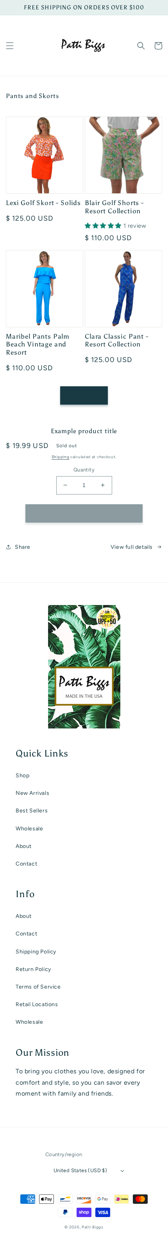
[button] (9, 45)
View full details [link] (132, 547)
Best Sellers (32, 810)
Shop (22, 775)
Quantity (84, 470)
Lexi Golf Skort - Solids (43, 203)
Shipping (61, 456)
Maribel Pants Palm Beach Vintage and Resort (38, 344)
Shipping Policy (36, 951)
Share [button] (22, 547)
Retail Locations (37, 1004)
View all (84, 395)
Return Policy (33, 969)
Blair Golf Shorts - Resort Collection (114, 206)
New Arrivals (32, 793)
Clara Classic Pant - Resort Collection (116, 340)
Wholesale (29, 828)
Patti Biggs (93, 1227)
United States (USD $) (80, 1170)
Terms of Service (38, 986)
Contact (26, 863)
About (24, 846)
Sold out (84, 513)
